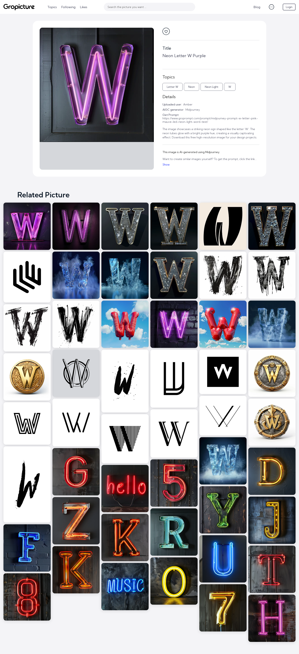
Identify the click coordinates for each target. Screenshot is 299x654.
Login (289, 7)
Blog (256, 7)
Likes (83, 7)
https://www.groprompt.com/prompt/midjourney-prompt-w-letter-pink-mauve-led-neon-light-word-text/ (210, 120)
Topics (52, 7)
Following (68, 7)
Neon (191, 86)
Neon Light (211, 86)
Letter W (172, 86)
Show (166, 164)
